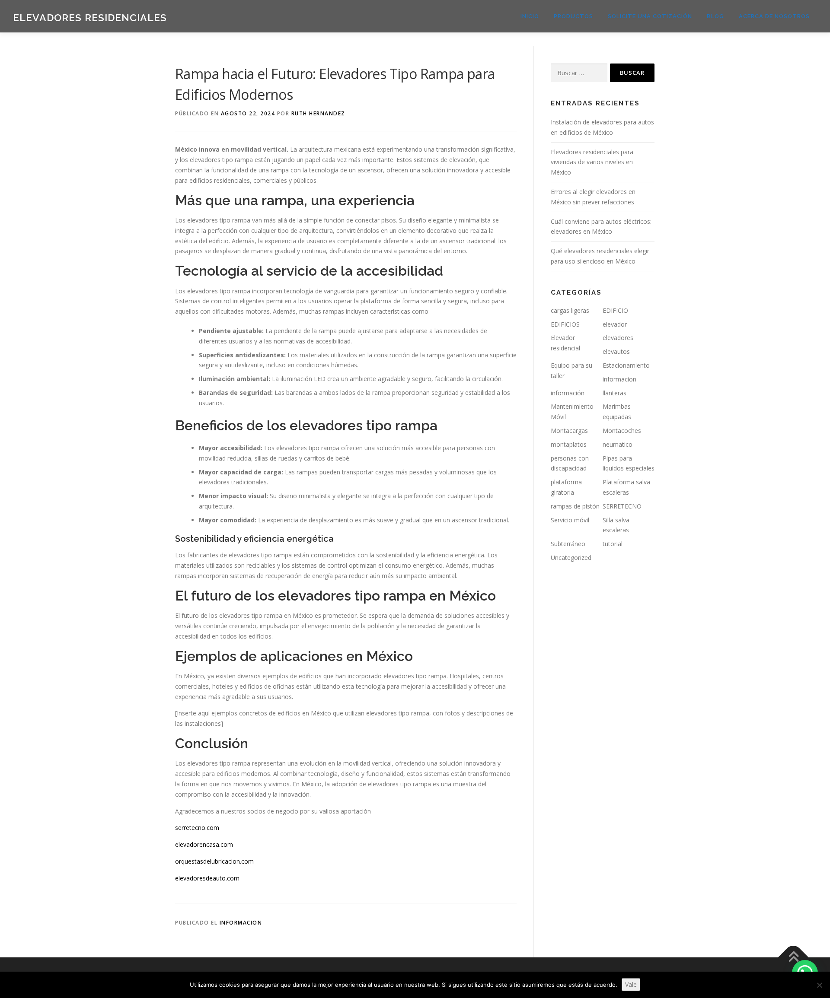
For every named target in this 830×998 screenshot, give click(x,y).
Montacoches (622, 430)
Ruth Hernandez (318, 113)
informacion (241, 922)
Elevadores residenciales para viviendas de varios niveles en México (592, 162)
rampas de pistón (575, 506)
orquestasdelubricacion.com (214, 861)
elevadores (618, 338)
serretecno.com (197, 827)
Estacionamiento (626, 365)
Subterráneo (568, 544)
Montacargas (569, 430)
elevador (615, 324)
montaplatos (569, 444)
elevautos (616, 351)
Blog (715, 16)
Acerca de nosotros (774, 16)
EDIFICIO (615, 310)
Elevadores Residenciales (90, 17)
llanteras (614, 393)
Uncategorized (571, 557)
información (567, 393)
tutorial (612, 544)
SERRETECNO (622, 506)
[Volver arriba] (793, 957)
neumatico (617, 444)
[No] (819, 985)
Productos (573, 16)
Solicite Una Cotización (650, 16)
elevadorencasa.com (204, 844)
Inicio (529, 16)
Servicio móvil (570, 520)
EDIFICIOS (565, 324)
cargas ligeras (570, 310)
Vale (631, 984)
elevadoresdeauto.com (207, 878)
